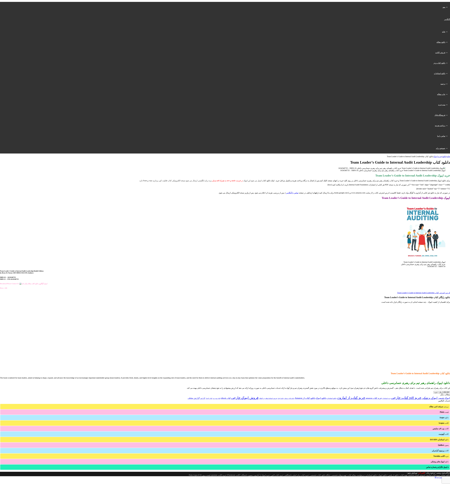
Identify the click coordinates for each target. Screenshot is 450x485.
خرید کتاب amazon (374, 398)
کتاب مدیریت (216, 398)
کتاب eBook (226, 398)
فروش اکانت (440, 53)
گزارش (202, 398)
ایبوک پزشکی (429, 397)
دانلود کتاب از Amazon (305, 398)
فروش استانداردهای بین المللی (268, 398)
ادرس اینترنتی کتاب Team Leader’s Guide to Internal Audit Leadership (423, 293)
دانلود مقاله (441, 42)
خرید (441, 456)
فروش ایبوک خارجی (244, 398)
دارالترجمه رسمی (443, 473)
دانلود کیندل (280, 398)
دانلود (444, 156)
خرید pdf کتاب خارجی (406, 398)
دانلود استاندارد (439, 73)
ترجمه (443, 84)
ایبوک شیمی (444, 398)
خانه (443, 32)
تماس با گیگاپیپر (292, 193)
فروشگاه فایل (439, 115)
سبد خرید (441, 105)
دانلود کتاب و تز (439, 63)
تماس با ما (441, 136)
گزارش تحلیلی (194, 398)
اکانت (444, 423)
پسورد (443, 445)
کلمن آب (421, 473)
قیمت (444, 412)
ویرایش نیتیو (412, 473)
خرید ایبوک (437, 156)
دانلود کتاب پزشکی (289, 398)
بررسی (439, 407)
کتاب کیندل (209, 398)
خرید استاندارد (386, 398)
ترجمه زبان (430, 473)
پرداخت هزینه (440, 126)
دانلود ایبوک (321, 398)
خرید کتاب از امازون (351, 398)
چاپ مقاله (441, 94)
